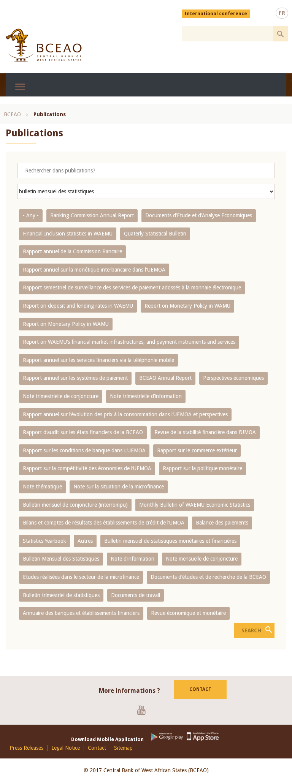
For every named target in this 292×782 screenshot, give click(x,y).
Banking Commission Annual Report (92, 215)
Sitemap (123, 748)
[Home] (44, 45)
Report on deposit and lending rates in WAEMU (78, 306)
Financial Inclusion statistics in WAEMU (68, 234)
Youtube (144, 710)
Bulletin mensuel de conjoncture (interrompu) (75, 505)
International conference (215, 13)
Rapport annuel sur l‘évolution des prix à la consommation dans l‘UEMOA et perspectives (125, 414)
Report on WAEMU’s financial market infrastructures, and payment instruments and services (129, 342)
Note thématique (42, 486)
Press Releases (26, 748)
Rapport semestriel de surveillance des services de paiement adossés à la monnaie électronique (132, 287)
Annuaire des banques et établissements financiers (81, 613)
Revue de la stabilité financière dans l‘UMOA (205, 432)
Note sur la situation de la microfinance (118, 486)
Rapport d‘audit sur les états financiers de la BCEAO (83, 432)
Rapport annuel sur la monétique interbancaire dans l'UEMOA (94, 270)
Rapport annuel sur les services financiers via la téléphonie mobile (98, 360)
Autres (85, 541)
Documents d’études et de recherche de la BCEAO (208, 577)
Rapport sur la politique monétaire (202, 468)
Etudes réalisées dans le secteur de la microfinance (81, 577)
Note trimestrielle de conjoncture (60, 396)
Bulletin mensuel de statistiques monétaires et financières (170, 541)
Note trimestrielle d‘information (146, 396)
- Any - (31, 215)
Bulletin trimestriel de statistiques (61, 595)
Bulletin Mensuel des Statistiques (61, 559)
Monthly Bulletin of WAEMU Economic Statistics (194, 505)
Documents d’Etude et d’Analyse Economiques (198, 215)
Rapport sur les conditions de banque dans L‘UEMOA (84, 450)
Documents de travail (135, 595)
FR (282, 12)
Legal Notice (65, 748)
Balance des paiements (222, 523)
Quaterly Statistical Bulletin (155, 234)
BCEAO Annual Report (165, 378)
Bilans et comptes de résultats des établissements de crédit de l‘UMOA (103, 523)
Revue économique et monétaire (188, 613)
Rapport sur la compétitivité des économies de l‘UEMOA (87, 468)
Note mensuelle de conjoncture (202, 559)
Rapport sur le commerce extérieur (197, 450)
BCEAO (12, 114)
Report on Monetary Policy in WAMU (187, 306)
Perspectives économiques (233, 378)
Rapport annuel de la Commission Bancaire (72, 251)
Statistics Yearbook (44, 541)
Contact (200, 689)
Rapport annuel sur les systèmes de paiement (75, 378)
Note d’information (132, 559)
